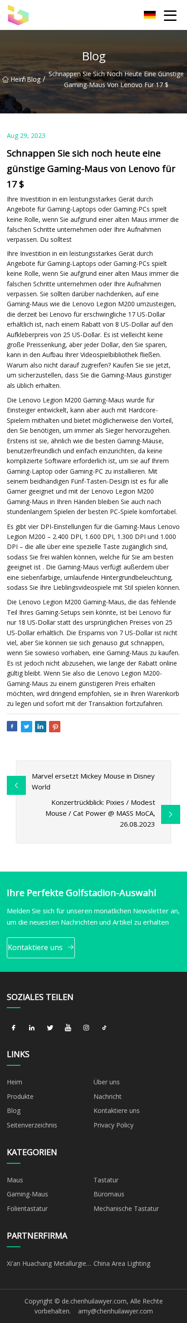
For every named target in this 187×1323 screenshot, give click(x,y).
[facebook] (13, 1027)
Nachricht (108, 1096)
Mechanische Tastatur (126, 1208)
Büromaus (109, 1194)
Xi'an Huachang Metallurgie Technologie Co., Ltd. (46, 1265)
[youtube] (68, 1027)
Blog (33, 79)
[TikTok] (104, 1027)
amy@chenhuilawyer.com (115, 1311)
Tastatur (106, 1180)
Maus (15, 1180)
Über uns (107, 1082)
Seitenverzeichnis (32, 1125)
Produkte (20, 1096)
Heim (16, 79)
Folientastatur (27, 1208)
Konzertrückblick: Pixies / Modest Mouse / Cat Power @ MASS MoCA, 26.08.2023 (100, 813)
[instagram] (86, 1027)
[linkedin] (32, 1027)
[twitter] (50, 1027)
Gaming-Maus (27, 1194)
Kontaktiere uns (35, 947)
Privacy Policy (113, 1125)
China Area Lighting (122, 1263)
